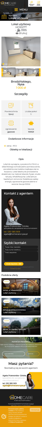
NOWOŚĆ (6, 281)
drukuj (22, 33)
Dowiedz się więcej (15, 268)
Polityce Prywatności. (16, 422)
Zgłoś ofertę (38, 5)
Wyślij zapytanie (12, 264)
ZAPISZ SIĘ (30, 353)
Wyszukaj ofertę (31, 5)
